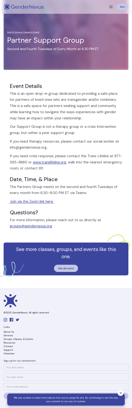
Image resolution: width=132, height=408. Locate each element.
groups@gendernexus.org (31, 226)
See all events (66, 268)
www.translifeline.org (49, 162)
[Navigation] (23, 7)
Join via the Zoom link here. (32, 201)
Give (122, 6)
